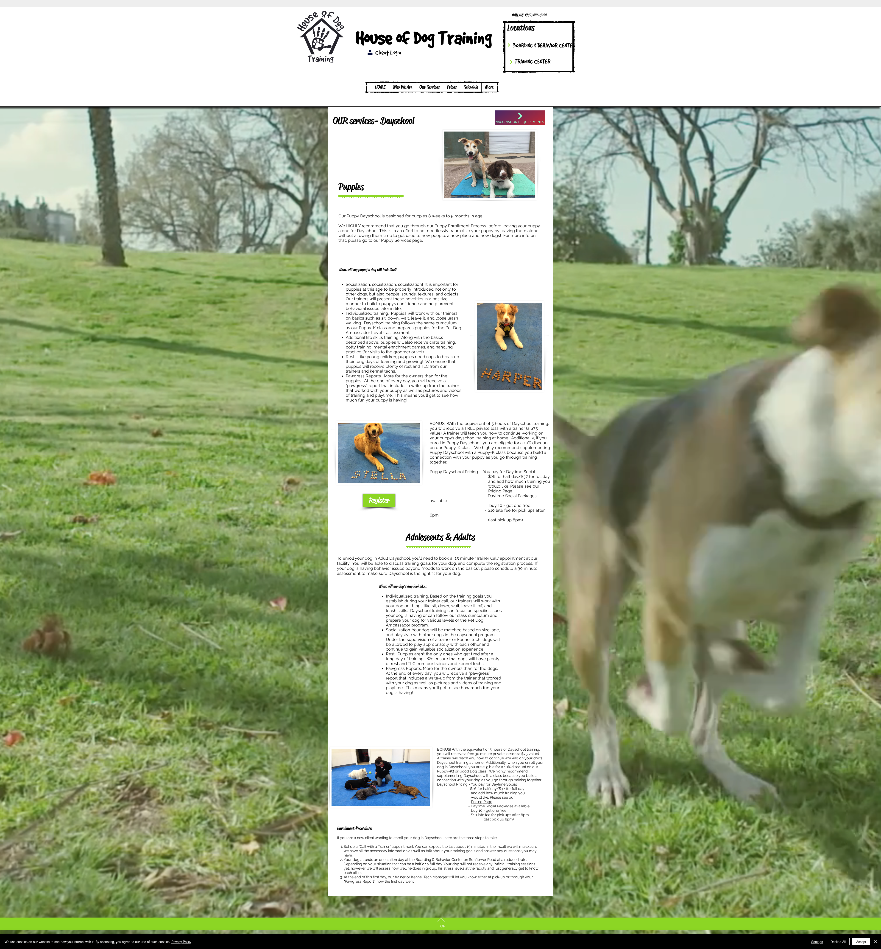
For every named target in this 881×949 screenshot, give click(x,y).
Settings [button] (817, 941)
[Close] (875, 941)
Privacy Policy (181, 941)
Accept (861, 941)
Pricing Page (500, 491)
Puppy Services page (401, 240)
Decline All (838, 941)
